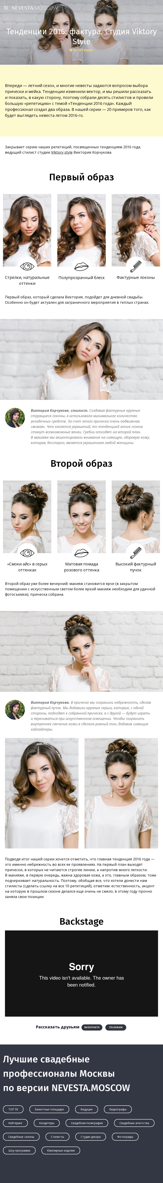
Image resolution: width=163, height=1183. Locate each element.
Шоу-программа (19, 1150)
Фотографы (125, 1137)
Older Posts (81, 1172)
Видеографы (117, 1109)
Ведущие (87, 1109)
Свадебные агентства (134, 1123)
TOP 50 (13, 1109)
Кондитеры (46, 1123)
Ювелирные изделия (61, 1150)
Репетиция (83, 50)
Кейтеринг (15, 1123)
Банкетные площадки (49, 1109)
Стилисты (57, 1137)
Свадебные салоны (21, 1137)
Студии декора (91, 1137)
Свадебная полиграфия (87, 1123)
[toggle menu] (7, 8)
